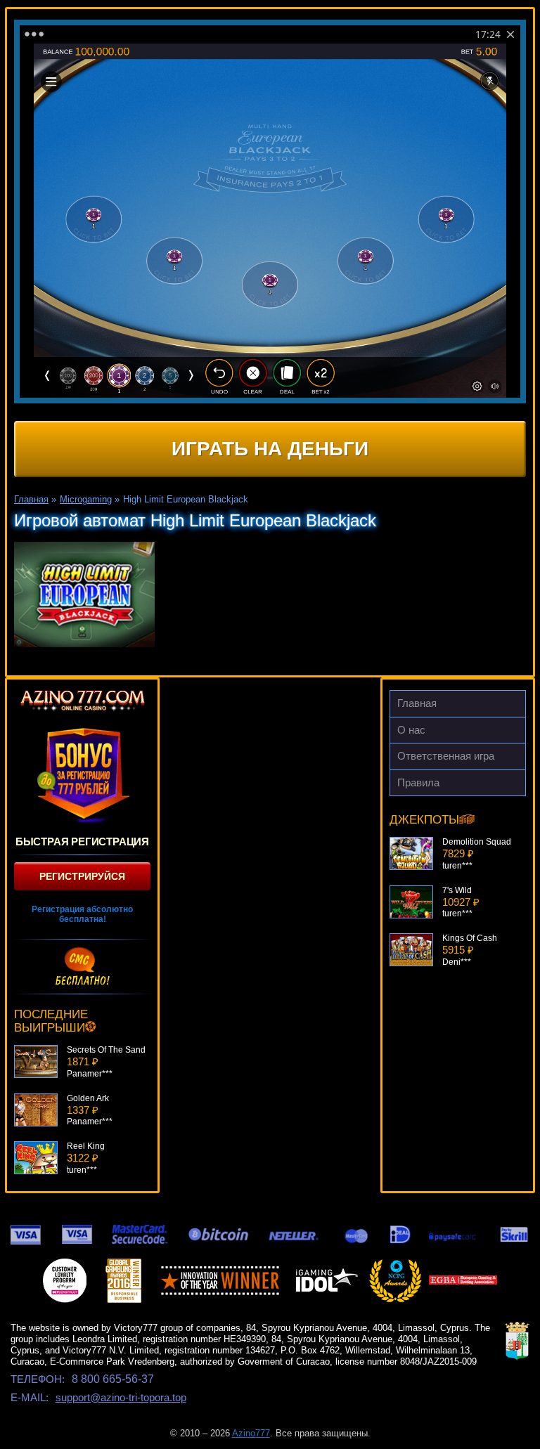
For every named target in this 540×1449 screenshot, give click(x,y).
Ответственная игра (445, 756)
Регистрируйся (82, 876)
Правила (418, 782)
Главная (417, 703)
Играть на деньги (270, 449)
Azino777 (251, 1433)
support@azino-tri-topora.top (121, 1397)
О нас (411, 730)
